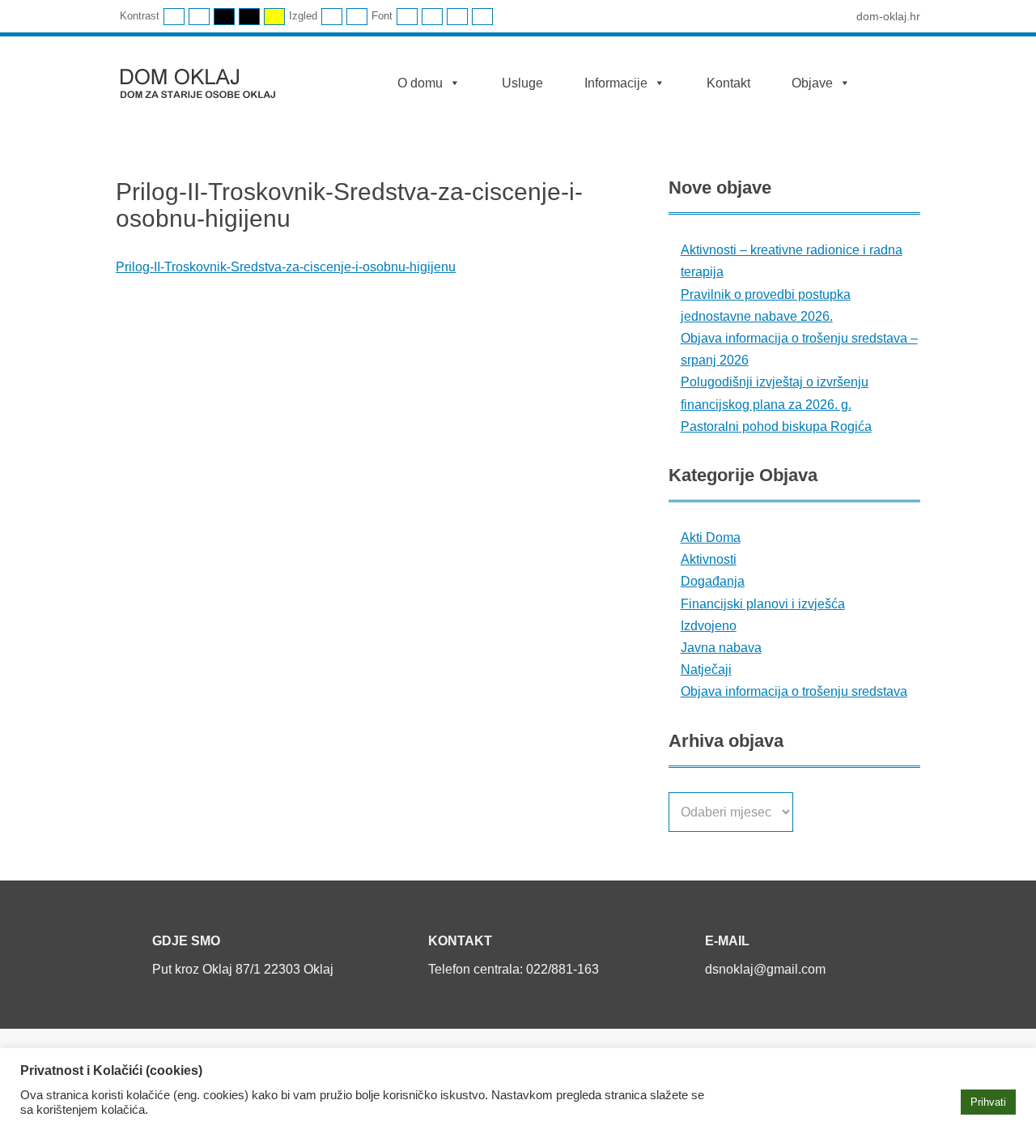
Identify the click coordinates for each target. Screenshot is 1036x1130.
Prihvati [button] (988, 1102)
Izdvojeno (709, 626)
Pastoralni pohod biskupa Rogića (776, 426)
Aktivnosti (709, 559)
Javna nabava (721, 648)
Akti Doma (711, 537)
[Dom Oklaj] (207, 80)
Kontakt (728, 83)
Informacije (616, 83)
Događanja (713, 581)
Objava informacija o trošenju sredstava (794, 691)
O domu (420, 83)
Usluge (522, 83)
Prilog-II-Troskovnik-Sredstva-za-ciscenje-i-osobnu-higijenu (286, 267)
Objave (812, 83)
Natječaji (706, 669)
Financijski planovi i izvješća (763, 604)
